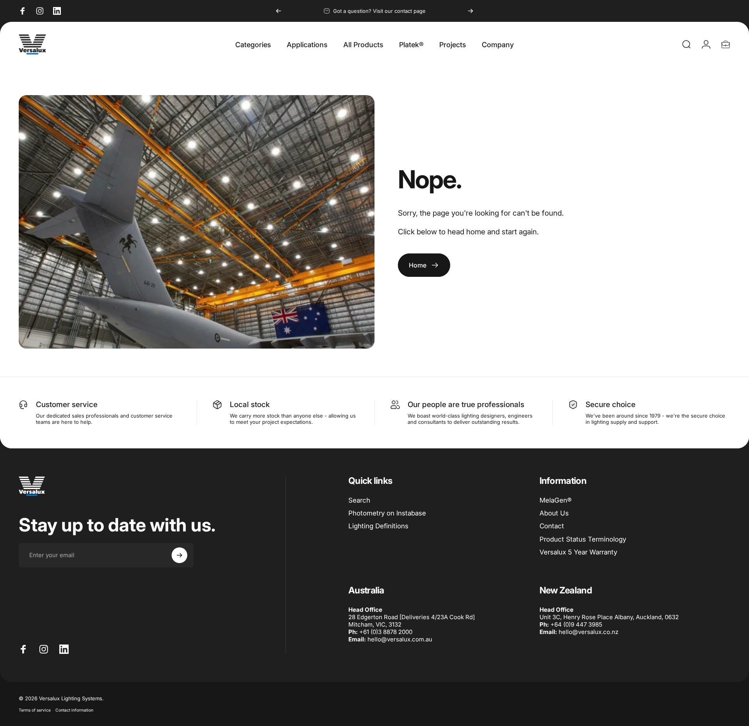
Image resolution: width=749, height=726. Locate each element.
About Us (554, 513)
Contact (552, 526)
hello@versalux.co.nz (588, 632)
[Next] (470, 11)
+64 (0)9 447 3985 (576, 624)
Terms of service (35, 710)
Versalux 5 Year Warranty (578, 552)
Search (359, 500)
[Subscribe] (179, 555)
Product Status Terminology (583, 539)
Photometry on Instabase (387, 513)
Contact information (74, 710)
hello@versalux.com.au (399, 639)
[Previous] (278, 11)
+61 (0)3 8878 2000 (385, 632)
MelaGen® (556, 500)
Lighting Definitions (378, 526)
